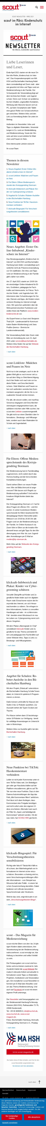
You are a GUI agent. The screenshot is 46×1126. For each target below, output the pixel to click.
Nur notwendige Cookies (12, 1117)
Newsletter (14, 999)
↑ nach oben (11, 352)
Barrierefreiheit (8, 1090)
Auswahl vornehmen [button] (9, 1123)
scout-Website (28, 969)
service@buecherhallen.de (26, 341)
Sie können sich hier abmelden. (23, 1066)
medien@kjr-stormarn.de (16, 539)
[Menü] (42, 7)
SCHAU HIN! (23, 818)
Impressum (32, 1090)
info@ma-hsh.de (30, 1011)
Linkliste (18, 411)
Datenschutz (20, 1090)
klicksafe (20, 629)
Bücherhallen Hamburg (16, 732)
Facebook (18, 990)
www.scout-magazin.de (23, 1051)
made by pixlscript (32, 1098)
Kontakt (5, 1094)
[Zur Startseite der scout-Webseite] (14, 7)
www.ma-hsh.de (13, 1014)
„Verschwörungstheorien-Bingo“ (23, 900)
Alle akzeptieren (34, 1117)
